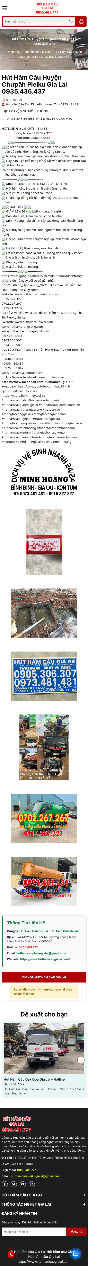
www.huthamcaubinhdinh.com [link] (36, 294)
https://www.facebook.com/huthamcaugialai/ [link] (37, 382)
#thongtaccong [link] (31, 409)
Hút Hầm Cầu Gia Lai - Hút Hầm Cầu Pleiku (49, 931)
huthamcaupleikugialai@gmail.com (41, 953)
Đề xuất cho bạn (44, 1014)
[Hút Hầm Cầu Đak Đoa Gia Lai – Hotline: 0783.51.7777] (44, 1048)
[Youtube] (23, 1184)
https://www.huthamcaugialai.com (44, 1261)
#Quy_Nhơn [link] (38, 285)
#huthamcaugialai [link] (14, 400)
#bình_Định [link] (21, 285)
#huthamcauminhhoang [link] (19, 428)
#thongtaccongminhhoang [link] (56, 428)
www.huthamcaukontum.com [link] (23, 372)
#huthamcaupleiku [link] (46, 419)
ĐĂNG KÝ (76, 1231)
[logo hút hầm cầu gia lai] (44, 1124)
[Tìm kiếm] (71, 21)
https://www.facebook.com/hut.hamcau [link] (33, 377)
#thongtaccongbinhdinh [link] (49, 414)
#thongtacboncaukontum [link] (50, 432)
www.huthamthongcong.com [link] (22, 326)
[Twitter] (14, 1184)
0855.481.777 (28, 947)
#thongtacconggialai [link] (16, 414)
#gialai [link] (36, 441)
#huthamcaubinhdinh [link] (43, 400)
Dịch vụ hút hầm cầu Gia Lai (44, 977)
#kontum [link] (8, 441)
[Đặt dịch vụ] (81, 21)
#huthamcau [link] (11, 409)
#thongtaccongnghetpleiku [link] (64, 423)
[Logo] (47, 8)
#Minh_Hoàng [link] (16, 165)
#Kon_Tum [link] (22, 349)
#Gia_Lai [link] (31, 313)
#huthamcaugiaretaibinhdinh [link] (59, 405)
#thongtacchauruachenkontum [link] (60, 437)
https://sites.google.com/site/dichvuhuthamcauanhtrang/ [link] (42, 276)
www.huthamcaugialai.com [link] (34, 322)
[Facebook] (5, 1184)
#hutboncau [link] (51, 409)
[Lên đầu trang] (81, 1241)
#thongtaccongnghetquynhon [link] (23, 423)
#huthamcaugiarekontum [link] (20, 437)
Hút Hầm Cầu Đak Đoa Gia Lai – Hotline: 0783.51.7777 (35, 1081)
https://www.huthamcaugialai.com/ (45, 959)
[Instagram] (32, 1184)
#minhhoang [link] (62, 441)
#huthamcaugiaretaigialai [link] (20, 405)
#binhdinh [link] (23, 441)
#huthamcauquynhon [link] (17, 419)
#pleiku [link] (19, 313)
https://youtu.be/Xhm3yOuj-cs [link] (23, 395)
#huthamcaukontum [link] (16, 432)
